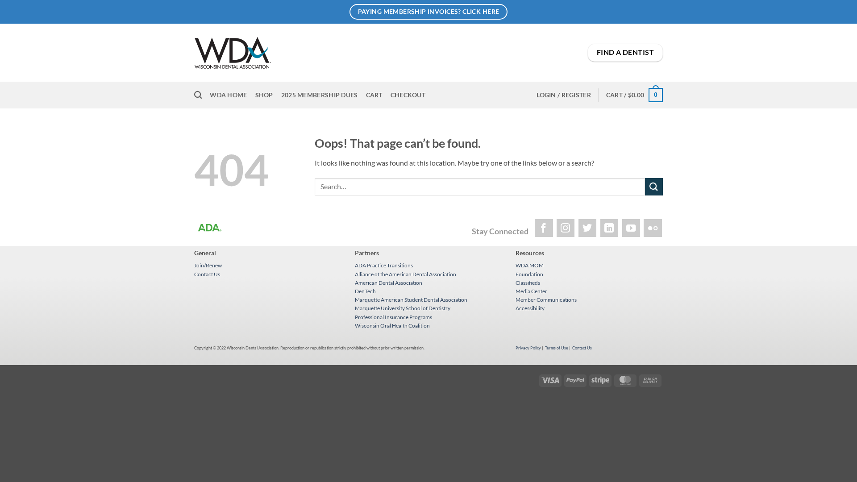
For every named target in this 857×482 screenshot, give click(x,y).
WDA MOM (530, 265)
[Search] (198, 95)
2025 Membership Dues (319, 95)
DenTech (365, 291)
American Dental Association (388, 282)
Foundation (529, 274)
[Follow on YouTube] (631, 228)
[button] (564, 95)
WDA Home (228, 95)
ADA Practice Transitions (384, 265)
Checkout (408, 95)
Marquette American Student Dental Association (411, 299)
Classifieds (528, 282)
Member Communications (546, 299)
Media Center (531, 291)
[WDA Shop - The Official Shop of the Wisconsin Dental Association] (336, 53)
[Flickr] (653, 228)
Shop (264, 95)
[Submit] (654, 186)
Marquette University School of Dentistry (402, 308)
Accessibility (530, 308)
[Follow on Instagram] (566, 228)
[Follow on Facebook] (544, 228)
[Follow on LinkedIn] (609, 228)
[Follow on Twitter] (588, 228)
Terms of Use (556, 347)
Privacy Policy (528, 347)
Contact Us (207, 274)
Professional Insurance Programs (393, 317)
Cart (374, 95)
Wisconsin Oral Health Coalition (392, 325)
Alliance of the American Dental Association (405, 274)
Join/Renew (208, 265)
